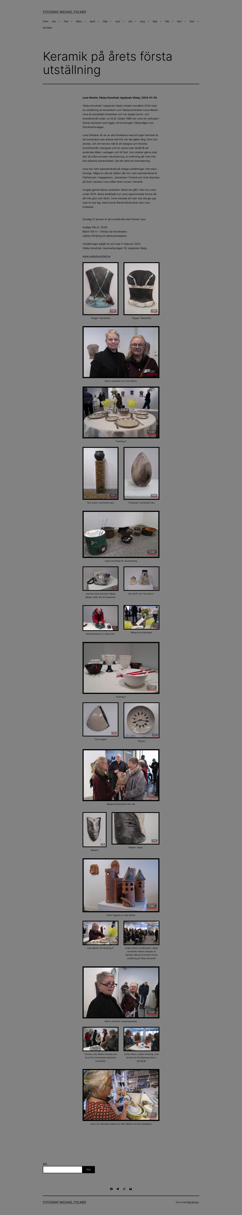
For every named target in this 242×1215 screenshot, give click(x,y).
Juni (117, 21)
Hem (45, 21)
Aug (142, 21)
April (92, 21)
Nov (179, 21)
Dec (192, 21)
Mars (79, 21)
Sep (155, 21)
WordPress (193, 1202)
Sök (45, 1164)
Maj (105, 21)
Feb (66, 21)
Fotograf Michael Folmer (64, 12)
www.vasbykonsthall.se (96, 256)
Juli (130, 21)
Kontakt (47, 27)
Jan (54, 21)
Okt (167, 21)
